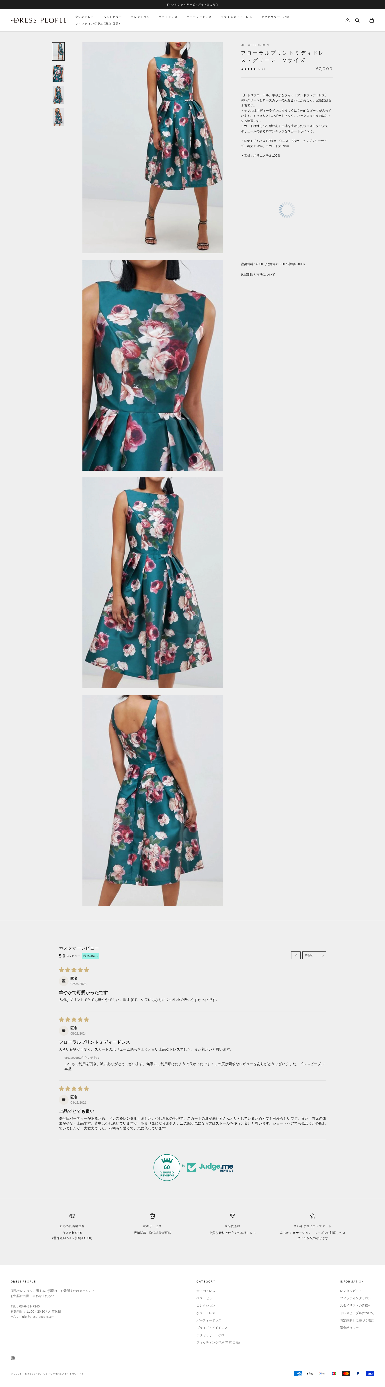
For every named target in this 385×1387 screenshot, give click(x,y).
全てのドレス (84, 16)
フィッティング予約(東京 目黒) (98, 23)
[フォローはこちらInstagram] (13, 1358)
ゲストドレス (168, 16)
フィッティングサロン (355, 1298)
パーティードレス (199, 16)
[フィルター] (296, 955)
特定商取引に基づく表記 (357, 1320)
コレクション (140, 16)
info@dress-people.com (37, 1317)
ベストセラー (112, 16)
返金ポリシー (349, 1328)
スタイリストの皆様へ (355, 1305)
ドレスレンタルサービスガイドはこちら (192, 4)
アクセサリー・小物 (275, 16)
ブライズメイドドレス (236, 16)
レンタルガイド (351, 1291)
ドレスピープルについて (357, 1313)
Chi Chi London (255, 45)
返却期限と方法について (258, 274)
